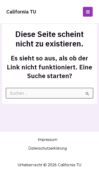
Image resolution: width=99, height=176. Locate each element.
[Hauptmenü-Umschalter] (88, 12)
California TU (21, 12)
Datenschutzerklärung (48, 148)
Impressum (47, 139)
